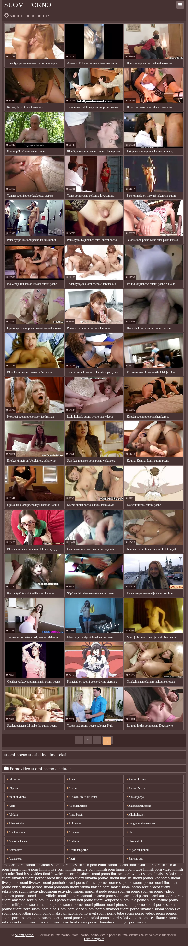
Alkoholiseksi (136, 814)
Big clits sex (135, 858)
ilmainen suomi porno (93, 874)
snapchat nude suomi (101, 891)
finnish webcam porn (59, 874)
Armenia (73, 832)
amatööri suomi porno (53, 865)
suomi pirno (115, 904)
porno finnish (86, 882)
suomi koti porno (80, 900)
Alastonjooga (136, 797)
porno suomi (133, 882)
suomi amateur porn (97, 896)
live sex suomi (40, 882)
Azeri (71, 858)
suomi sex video (56, 922)
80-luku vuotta (17, 797)
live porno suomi (15, 882)
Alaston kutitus (137, 779)
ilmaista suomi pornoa (137, 878)
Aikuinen (73, 788)
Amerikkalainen (17, 841)
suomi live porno (133, 900)
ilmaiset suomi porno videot (33, 878)
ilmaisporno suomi (70, 878)
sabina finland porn (95, 887)
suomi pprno (52, 918)
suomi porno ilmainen (136, 909)
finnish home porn (24, 869)
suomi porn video (70, 909)
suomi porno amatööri (102, 909)
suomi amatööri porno (131, 896)
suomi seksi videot (124, 918)
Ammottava (15, 850)
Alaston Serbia (136, 788)
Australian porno (78, 850)
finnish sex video (29, 874)
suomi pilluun (94, 904)
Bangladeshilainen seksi (142, 823)
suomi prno (71, 918)
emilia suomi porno (113, 865)
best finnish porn (84, 865)
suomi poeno (135, 904)
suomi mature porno (162, 900)
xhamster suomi (110, 922)
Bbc (130, 832)
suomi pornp (11, 918)
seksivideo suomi (15, 891)
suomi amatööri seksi (18, 900)
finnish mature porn (80, 869)
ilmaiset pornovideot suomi (132, 874)
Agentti (72, 779)
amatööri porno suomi (19, 865)
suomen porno (129, 891)
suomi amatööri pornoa (166, 896)
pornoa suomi (42, 887)
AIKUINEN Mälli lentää (82, 797)
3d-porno (14, 779)
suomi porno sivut (82, 913)
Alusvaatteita (16, 823)
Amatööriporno (17, 832)
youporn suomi (135, 922)
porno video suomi (16, 887)
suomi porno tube (110, 913)
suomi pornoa (166, 913)
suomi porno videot (140, 913)
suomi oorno (73, 904)
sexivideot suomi (71, 891)
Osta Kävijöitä (94, 939)
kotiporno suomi (167, 878)
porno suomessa (110, 882)
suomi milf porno (15, 904)
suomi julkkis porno (50, 900)
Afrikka (13, 814)
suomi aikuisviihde (41, 896)
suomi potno (31, 918)
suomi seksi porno (95, 918)
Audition (73, 841)
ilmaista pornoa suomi (102, 878)
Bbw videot (135, 841)
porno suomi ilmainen (160, 882)
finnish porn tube (129, 869)
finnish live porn (51, 869)
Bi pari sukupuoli (138, 850)
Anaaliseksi (15, 858)
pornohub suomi (66, 887)
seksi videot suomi (156, 887)
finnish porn (105, 869)
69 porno (13, 788)
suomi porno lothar (16, 913)
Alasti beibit (75, 814)
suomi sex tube (31, 922)
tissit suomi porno (83, 922)
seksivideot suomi (43, 891)
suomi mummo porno (45, 904)
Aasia (11, 805)
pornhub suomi (63, 882)
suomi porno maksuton (49, 913)
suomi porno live (167, 909)
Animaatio (74, 823)
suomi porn (21, 909)
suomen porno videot (157, 891)
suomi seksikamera (153, 918)
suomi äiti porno (69, 896)
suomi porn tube (43, 909)
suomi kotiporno (106, 900)
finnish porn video (157, 869)
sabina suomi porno (126, 887)
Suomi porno (27, 5)
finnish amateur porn (145, 865)
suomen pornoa (14, 896)
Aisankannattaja (77, 805)
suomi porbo (155, 904)
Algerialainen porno (139, 805)
